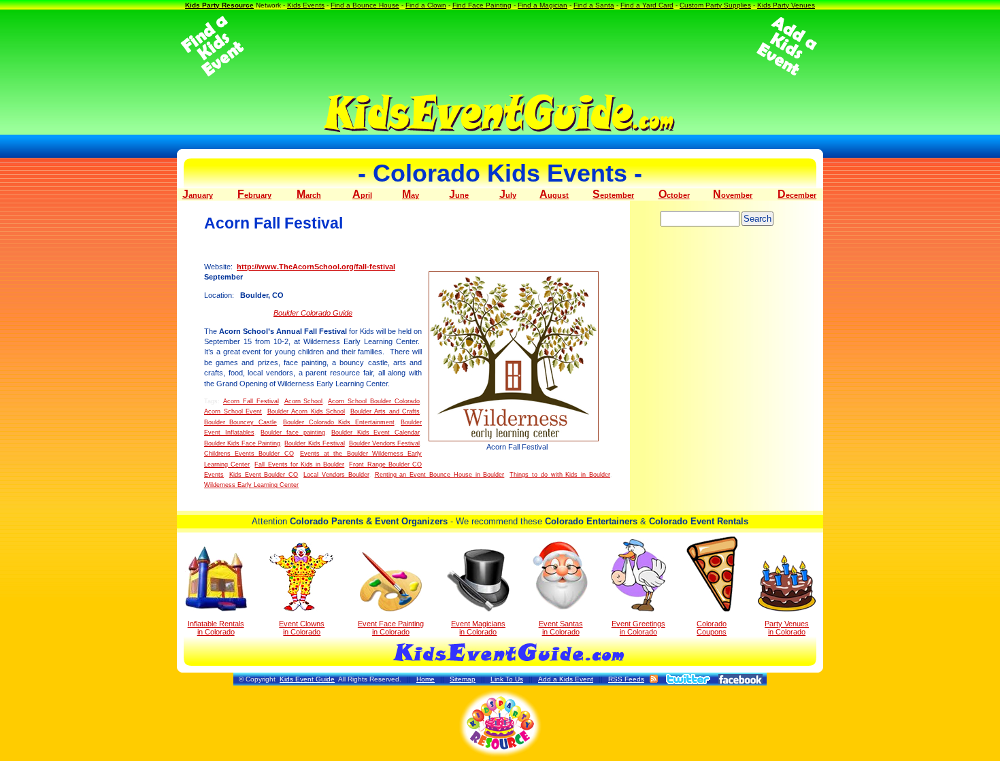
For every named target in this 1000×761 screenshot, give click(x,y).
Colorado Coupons (712, 628)
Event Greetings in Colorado (638, 628)
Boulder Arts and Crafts (385, 411)
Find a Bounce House (365, 5)
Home (425, 679)
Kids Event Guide (307, 679)
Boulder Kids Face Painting (242, 443)
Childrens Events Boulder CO (249, 453)
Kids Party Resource (219, 5)
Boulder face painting (292, 432)
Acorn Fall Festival (251, 401)
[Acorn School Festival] (517, 356)
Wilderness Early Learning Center (251, 484)
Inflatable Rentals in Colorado (216, 628)
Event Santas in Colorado (561, 628)
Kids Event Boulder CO (263, 474)
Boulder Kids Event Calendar (375, 432)
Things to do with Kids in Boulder (560, 474)
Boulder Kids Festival (314, 443)
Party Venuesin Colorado (787, 628)
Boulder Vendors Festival (384, 443)
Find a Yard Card (646, 5)
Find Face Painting (482, 5)
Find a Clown (425, 5)
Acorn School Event (233, 411)
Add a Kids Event (565, 679)
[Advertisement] (500, 46)
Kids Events (305, 5)
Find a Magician (542, 5)
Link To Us (506, 679)
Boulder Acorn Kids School (306, 411)
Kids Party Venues (786, 5)
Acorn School (303, 401)
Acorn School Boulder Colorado (374, 401)
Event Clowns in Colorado (301, 628)
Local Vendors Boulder (336, 474)
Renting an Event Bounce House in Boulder (440, 474)
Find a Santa (593, 5)
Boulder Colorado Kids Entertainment (338, 422)
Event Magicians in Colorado (478, 628)
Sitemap (463, 679)
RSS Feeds (626, 679)
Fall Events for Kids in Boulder (299, 464)
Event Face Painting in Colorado (391, 628)
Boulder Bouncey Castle (240, 422)
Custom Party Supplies (715, 5)
